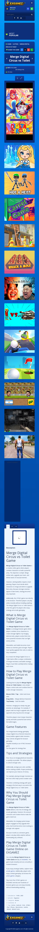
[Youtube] (21, 17)
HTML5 (28, 905)
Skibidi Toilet (16, 909)
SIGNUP (31, 8)
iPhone (12, 907)
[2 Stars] (9, 69)
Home (9, 44)
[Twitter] (17, 17)
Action (15, 44)
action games (10, 876)
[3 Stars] (11, 69)
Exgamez (16, 898)
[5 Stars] (14, 69)
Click (23, 905)
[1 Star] (7, 69)
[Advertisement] (22, 26)
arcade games (10, 871)
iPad (8, 907)
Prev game (7, 58)
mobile (26, 907)
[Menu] (31, 2)
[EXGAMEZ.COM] (15, 3)
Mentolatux (19, 907)
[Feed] (24, 17)
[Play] (27, 34)
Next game (32, 58)
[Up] (25, 922)
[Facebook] (14, 17)
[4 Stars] (13, 69)
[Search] (32, 15)
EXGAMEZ (25, 859)
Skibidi (9, 909)
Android (18, 905)
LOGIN (28, 8)
